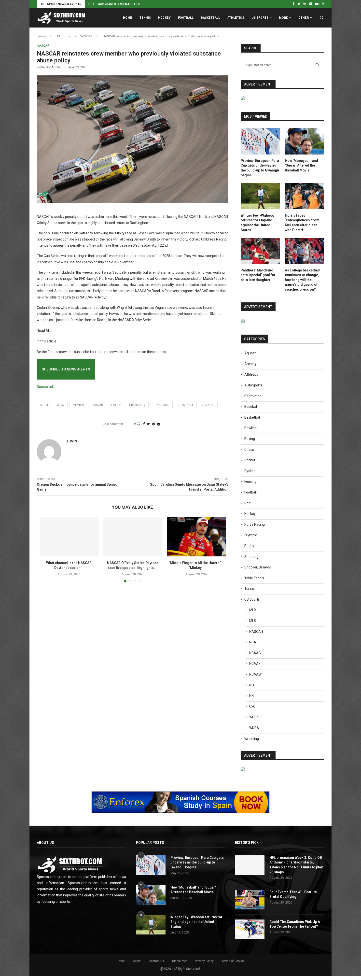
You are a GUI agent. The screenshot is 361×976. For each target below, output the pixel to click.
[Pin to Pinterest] (153, 424)
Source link (45, 387)
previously (137, 405)
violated (208, 405)
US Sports (259, 17)
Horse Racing (254, 524)
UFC (252, 706)
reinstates (161, 405)
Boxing (249, 439)
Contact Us (156, 961)
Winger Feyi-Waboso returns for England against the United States (257, 222)
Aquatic (250, 353)
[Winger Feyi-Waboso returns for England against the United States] (260, 196)
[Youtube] (317, 4)
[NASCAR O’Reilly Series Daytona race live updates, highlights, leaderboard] (132, 536)
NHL (252, 696)
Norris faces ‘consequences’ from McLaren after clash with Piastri (302, 222)
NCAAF (254, 663)
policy (116, 405)
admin (56, 67)
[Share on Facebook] (144, 424)
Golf (247, 503)
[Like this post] (138, 424)
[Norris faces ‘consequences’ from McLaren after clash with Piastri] (304, 196)
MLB (252, 610)
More (283, 17)
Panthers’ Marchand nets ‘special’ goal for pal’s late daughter (258, 275)
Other (303, 17)
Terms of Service (233, 961)
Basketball (210, 17)
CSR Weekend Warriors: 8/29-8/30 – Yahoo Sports (132, 4)
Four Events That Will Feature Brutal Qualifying (293, 894)
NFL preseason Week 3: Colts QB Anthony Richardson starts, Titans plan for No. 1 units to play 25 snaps (296, 865)
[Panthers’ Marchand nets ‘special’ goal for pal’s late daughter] (260, 251)
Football (186, 17)
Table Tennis (254, 578)
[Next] (94, 4)
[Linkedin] (305, 4)
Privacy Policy (204, 961)
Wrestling (251, 739)
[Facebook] (293, 4)
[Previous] (89, 4)
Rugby (249, 546)
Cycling (249, 471)
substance (186, 405)
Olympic (250, 535)
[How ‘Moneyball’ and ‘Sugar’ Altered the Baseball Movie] (304, 141)
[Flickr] (310, 4)
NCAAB (255, 653)
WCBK (254, 717)
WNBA (254, 728)
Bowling (250, 428)
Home (127, 17)
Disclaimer (179, 961)
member (78, 405)
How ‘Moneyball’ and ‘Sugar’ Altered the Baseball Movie (301, 165)
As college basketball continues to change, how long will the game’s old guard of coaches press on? (302, 279)
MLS (252, 621)
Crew (60, 405)
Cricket (249, 460)
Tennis (145, 17)
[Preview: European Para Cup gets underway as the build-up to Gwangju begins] (260, 141)
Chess (249, 450)
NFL (252, 685)
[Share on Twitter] (148, 424)
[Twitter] (298, 4)
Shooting (251, 557)
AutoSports (253, 385)
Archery (250, 364)
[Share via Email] (158, 424)
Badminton (253, 396)
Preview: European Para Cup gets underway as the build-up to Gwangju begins (260, 168)
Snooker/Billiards (257, 567)
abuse (44, 405)
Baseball (251, 407)
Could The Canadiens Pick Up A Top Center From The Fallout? (294, 924)
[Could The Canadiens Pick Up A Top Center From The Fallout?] (249, 929)
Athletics (235, 17)
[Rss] (323, 4)
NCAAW (255, 674)
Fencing (250, 481)
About (137, 961)
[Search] (321, 18)
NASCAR (86, 36)
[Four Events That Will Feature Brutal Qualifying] (249, 899)
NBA (252, 642)
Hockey (164, 17)
